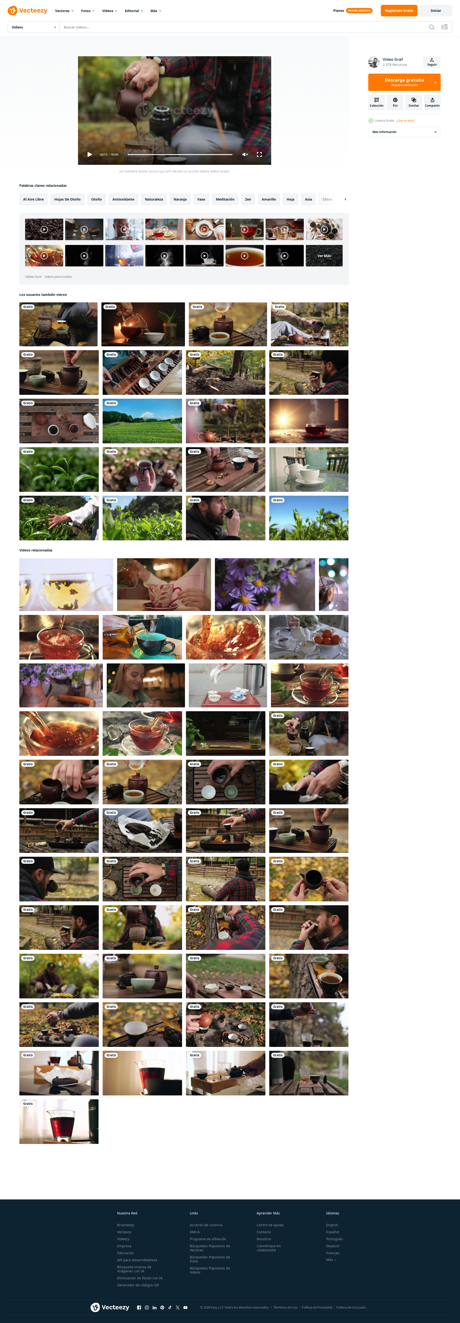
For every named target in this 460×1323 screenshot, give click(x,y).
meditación (225, 199)
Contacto (264, 1232)
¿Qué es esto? (405, 120)
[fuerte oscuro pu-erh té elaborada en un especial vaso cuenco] (142, 1073)
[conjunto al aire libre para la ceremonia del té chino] (225, 372)
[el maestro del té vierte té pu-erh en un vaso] (308, 1024)
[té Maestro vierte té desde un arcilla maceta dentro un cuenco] (225, 421)
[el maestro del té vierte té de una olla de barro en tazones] (59, 830)
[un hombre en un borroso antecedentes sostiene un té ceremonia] (59, 976)
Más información (384, 132)
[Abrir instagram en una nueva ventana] (147, 1307)
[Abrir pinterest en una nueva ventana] (162, 1307)
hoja (290, 199)
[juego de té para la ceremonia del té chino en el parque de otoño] (58, 324)
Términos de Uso (286, 1307)
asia (308, 199)
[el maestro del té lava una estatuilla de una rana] (142, 976)
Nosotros (264, 1239)
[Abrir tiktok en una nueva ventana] (170, 1307)
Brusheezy (125, 1225)
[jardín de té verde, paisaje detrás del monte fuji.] (142, 421)
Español (332, 1232)
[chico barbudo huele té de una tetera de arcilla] (59, 879)
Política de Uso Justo (351, 1307)
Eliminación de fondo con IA (140, 1278)
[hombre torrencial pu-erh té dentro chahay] (225, 1073)
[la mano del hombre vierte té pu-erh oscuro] (225, 782)
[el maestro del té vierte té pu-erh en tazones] (225, 927)
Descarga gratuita (404, 82)
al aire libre (33, 199)
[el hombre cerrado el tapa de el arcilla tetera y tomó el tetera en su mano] (225, 469)
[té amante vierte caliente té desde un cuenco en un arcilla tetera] (228, 324)
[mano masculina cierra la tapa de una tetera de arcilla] (59, 372)
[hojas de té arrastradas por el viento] (59, 469)
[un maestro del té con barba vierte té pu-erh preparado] (142, 927)
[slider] (180, 154)
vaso (201, 199)
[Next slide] (341, 199)
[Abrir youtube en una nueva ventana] (185, 1307)
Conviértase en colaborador (269, 1248)
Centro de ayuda (270, 1225)
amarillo (269, 199)
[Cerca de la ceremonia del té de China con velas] (143, 324)
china (327, 199)
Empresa (124, 1246)
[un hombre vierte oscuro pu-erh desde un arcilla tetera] (308, 733)
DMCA (195, 1232)
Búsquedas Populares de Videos (210, 1270)
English (332, 1225)
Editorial (132, 10)
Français (333, 1253)
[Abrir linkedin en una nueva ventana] (154, 1307)
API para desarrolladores (137, 1260)
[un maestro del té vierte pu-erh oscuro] (225, 1024)
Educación (125, 1253)
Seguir (432, 65)
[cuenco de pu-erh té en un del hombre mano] (142, 469)
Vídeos (107, 10)
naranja (180, 199)
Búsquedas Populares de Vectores (210, 1248)
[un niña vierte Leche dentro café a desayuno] (308, 637)
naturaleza (154, 199)
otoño (96, 199)
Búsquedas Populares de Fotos (210, 1259)
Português (334, 1239)
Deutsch (333, 1246)
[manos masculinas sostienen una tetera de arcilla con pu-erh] (308, 879)
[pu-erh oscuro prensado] (59, 1073)
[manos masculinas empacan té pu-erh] (142, 830)
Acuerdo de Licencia (206, 1225)
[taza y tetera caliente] (308, 469)
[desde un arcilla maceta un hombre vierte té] (309, 324)
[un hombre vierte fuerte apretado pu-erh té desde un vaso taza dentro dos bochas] (225, 976)
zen (248, 199)
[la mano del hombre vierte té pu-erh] (142, 879)
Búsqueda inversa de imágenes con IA (134, 1269)
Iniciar (436, 10)
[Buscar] (432, 27)
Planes (338, 10)
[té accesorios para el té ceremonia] (59, 421)
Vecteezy (124, 1232)
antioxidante (123, 199)
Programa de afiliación (208, 1239)
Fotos (86, 10)
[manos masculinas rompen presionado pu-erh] (308, 782)
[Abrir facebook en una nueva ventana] (139, 1307)
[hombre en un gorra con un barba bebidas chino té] (308, 927)
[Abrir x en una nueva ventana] (178, 1307)
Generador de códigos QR (138, 1285)
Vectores (62, 10)
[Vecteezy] (27, 10)
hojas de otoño (67, 199)
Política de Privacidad (317, 1307)
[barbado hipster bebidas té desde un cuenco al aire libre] (225, 518)
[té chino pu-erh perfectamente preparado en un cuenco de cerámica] (308, 976)
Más (153, 10)
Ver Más (324, 255)
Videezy (123, 1239)
